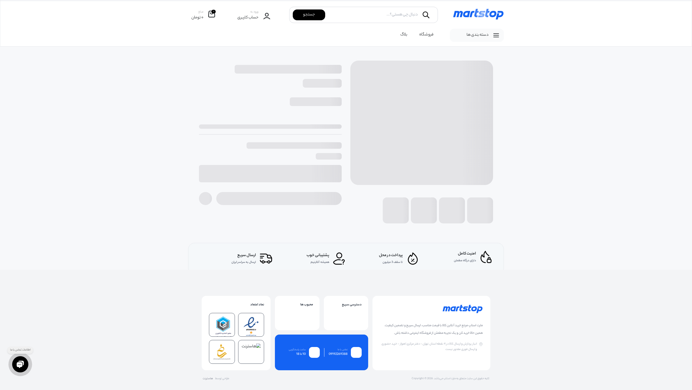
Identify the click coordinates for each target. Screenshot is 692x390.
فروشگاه (426, 35)
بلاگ (403, 35)
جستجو (309, 15)
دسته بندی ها (477, 35)
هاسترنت (208, 379)
